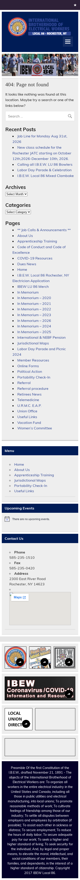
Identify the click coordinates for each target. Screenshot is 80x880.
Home (22, 269)
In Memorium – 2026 (34, 320)
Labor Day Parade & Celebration (44, 170)
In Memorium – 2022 (34, 309)
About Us (25, 235)
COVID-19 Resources (34, 258)
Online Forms (28, 366)
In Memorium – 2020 (34, 298)
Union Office (27, 411)
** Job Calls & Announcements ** (44, 230)
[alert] (40, 519)
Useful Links (27, 417)
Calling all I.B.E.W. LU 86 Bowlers (44, 164)
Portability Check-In (33, 377)
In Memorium (28, 292)
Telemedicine (28, 400)
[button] (15, 657)
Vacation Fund (29, 422)
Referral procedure (32, 388)
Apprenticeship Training (37, 241)
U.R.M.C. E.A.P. (29, 405)
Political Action (29, 371)
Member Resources (33, 360)
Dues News (26, 264)
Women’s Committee (34, 428)
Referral (24, 382)
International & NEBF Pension (41, 337)
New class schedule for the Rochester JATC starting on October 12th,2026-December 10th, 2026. (41, 153)
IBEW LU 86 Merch (33, 286)
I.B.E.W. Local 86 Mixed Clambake (45, 175)
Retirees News (29, 394)
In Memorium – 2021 (34, 303)
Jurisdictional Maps (33, 343)
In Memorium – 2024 (34, 326)
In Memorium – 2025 (34, 332)
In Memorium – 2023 (34, 315)
